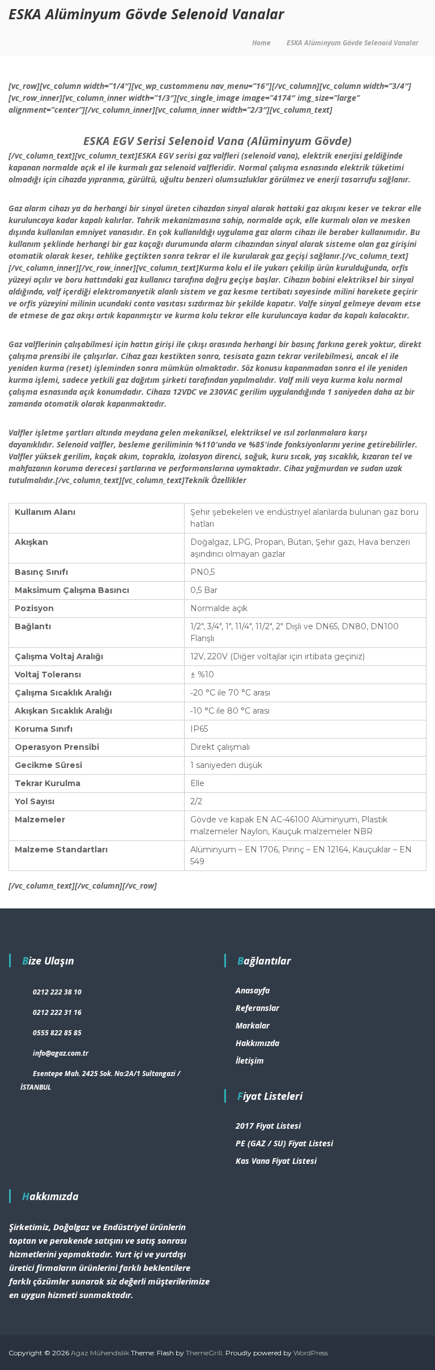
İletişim (250, 1060)
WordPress (310, 1352)
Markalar (253, 1025)
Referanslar (257, 1007)
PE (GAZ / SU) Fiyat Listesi (284, 1143)
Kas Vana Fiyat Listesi (276, 1160)
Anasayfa (253, 990)
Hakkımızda (257, 1043)
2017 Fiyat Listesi (268, 1125)
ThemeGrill (204, 1352)
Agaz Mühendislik (100, 1352)
